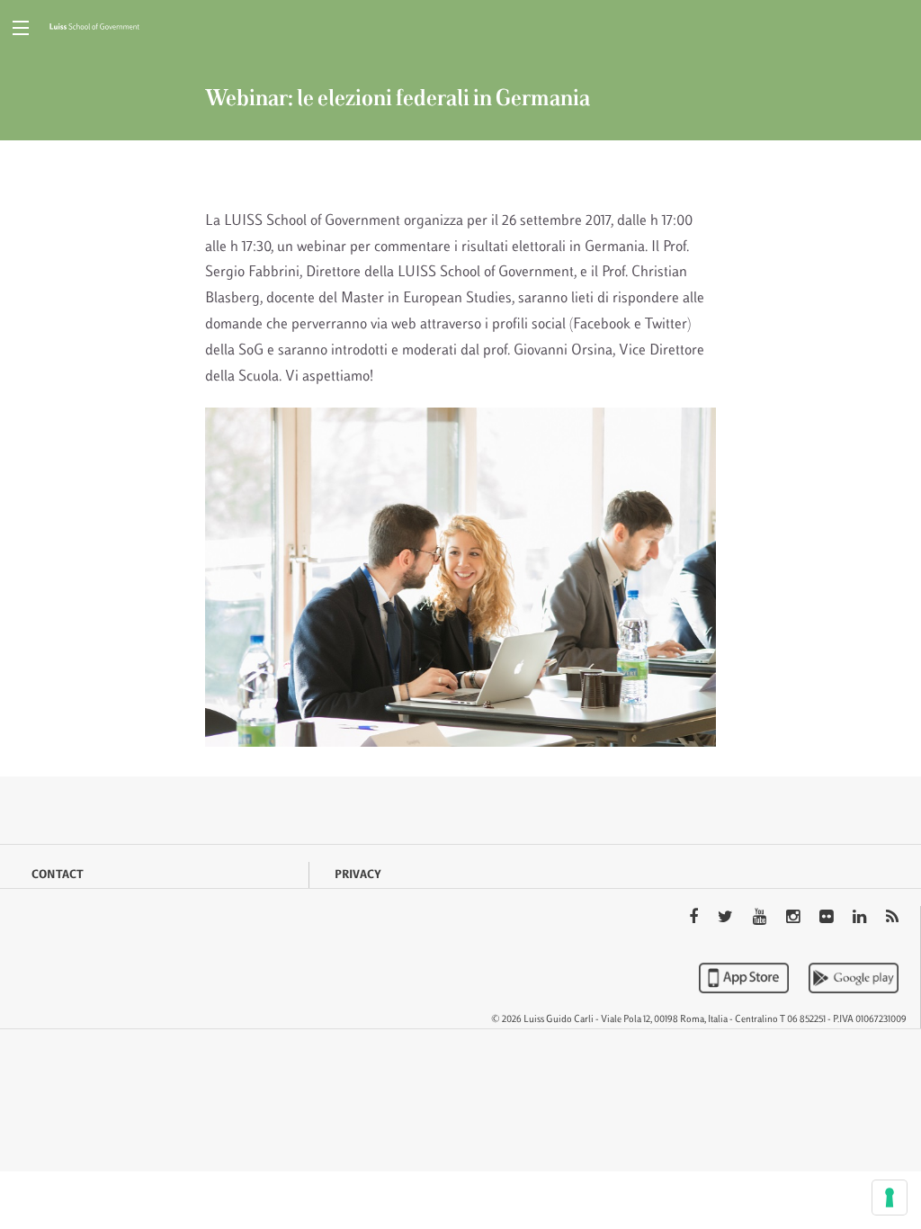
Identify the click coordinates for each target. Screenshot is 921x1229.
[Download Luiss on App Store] (745, 978)
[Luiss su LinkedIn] (861, 918)
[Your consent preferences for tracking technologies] (889, 1197)
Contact (57, 875)
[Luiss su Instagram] (794, 918)
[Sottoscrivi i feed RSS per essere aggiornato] (892, 918)
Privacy (358, 875)
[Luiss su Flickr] (827, 918)
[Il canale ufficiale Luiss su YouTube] (761, 918)
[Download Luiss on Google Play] (854, 978)
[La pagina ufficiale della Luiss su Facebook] (695, 918)
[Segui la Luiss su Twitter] (727, 918)
